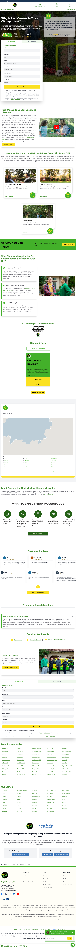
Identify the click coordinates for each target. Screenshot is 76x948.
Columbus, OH (6, 774)
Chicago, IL (5, 769)
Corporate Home (67, 884)
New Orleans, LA (51, 757)
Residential (12, 41)
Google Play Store (62, 855)
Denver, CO (20, 751)
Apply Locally (47, 885)
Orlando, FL (50, 763)
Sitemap (65, 882)
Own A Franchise (47, 887)
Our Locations (67, 879)
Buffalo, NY (5, 763)
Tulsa (5, 473)
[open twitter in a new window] (6, 894)
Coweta (6, 462)
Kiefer (52, 464)
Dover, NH (20, 757)
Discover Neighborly (20, 855)
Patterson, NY (50, 766)
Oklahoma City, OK (52, 760)
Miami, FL (34, 771)
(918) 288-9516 (9, 882)
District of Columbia (22, 790)
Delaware (4, 811)
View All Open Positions (10, 667)
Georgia (19, 796)
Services (25, 872)
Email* (5, 60)
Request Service (38, 533)
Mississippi (35, 805)
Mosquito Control (28, 220)
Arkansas (4, 799)
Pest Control (18, 640)
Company (46, 872)
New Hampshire (51, 790)
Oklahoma (49, 808)
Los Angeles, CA (36, 760)
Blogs (64, 876)
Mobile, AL (50, 748)
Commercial (33, 41)
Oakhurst (26, 466)
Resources (66, 872)
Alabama (4, 790)
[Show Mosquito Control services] (42, 640)
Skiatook (6, 471)
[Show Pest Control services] (23, 640)
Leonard (6, 466)
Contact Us (46, 882)
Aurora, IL (4, 754)
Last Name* (6, 54)
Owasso (6, 468)
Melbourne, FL (36, 766)
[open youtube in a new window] (18, 894)
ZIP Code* (6, 79)
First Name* (6, 47)
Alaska (3, 793)
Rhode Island (65, 790)
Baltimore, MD (6, 760)
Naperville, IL (50, 751)
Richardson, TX (51, 774)
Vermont (64, 802)
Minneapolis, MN (36, 774)
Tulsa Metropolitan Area (30, 473)
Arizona (4, 796)
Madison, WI (35, 763)
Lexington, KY (35, 757)
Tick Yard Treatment (46, 184)
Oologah (53, 466)
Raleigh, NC (50, 771)
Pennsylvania (50, 811)
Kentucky (19, 811)
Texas (63, 799)
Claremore (27, 460)
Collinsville (53, 460)
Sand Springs (27, 468)
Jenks (26, 464)
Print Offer (38, 384)
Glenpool (53, 462)
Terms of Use (17, 929)
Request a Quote (22, 87)
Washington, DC (66, 771)
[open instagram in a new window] (10, 894)
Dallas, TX (19, 748)
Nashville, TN (50, 754)
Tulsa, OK (64, 763)
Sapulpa (53, 468)
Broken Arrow (54, 458)
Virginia (64, 805)
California (4, 802)
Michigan (34, 799)
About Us (45, 879)
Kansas (19, 808)
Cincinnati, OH (6, 771)
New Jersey (50, 793)
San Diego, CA (66, 754)
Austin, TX (4, 757)
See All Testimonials (38, 592)
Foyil (26, 462)
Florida (19, 793)
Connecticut (5, 808)
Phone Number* (7, 67)
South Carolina (66, 793)
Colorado (4, 805)
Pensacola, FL (50, 769)
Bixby (26, 458)
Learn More (8, 196)
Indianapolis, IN (21, 774)
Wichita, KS (65, 774)
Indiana (19, 802)
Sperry (52, 471)
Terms (12, 95)
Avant (5, 458)
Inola (5, 464)
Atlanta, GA (5, 748)
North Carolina (51, 799)
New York (49, 796)
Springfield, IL (65, 757)
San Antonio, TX (66, 751)
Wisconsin (64, 808)
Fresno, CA (20, 766)
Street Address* (8, 73)
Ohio (48, 805)
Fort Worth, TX (21, 763)
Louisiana (34, 790)
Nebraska (34, 811)
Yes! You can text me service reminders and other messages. (20, 90)
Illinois (18, 799)
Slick (26, 471)
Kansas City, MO (36, 751)
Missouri (34, 808)
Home (5, 864)
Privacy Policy (18, 95)
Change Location (70, 9)
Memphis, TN (35, 769)
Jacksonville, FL (36, 748)
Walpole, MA (65, 769)
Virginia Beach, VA (67, 766)
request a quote (48, 494)
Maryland (34, 793)
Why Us (45, 876)
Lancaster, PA (35, 754)
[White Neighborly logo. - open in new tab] (5, 1)
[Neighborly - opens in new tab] (7, 899)
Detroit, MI (20, 754)
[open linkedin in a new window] (14, 894)
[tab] (11, 41)
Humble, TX (20, 771)
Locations (13, 864)
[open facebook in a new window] (2, 894)
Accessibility (35, 929)
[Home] (2, 864)
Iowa (18, 805)
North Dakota (50, 802)
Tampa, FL (64, 760)
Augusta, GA (5, 751)
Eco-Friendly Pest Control (13, 184)
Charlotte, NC (6, 766)
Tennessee (64, 796)
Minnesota (34, 802)
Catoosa (6, 460)
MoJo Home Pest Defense (56, 639)
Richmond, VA (65, 748)
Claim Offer (38, 379)
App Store (48, 855)
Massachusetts (36, 796)
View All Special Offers (38, 348)
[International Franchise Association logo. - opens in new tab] (3, 899)
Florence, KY (20, 760)
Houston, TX (20, 769)
